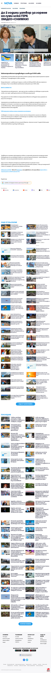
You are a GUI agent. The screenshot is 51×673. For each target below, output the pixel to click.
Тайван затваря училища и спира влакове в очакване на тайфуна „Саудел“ (18, 419)
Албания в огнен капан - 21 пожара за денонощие (42, 567)
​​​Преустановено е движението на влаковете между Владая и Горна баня (42, 293)
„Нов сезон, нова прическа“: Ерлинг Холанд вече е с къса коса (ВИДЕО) (41, 545)
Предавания (30, 638)
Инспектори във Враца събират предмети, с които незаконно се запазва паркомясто (43, 359)
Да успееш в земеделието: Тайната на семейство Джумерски (17, 344)
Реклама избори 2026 (10, 664)
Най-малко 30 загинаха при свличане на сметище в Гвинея (42, 503)
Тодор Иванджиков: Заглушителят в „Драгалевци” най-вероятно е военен (43, 323)
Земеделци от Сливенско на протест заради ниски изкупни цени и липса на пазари (17, 241)
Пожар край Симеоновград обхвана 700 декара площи (17, 387)
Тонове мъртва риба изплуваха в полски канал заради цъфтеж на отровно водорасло (42, 607)
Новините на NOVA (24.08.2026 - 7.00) (41, 453)
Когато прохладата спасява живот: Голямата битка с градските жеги (41, 477)
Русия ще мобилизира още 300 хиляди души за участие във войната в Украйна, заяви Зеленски (17, 615)
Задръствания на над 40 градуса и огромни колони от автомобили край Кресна (42, 271)
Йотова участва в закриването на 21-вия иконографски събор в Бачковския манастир (41, 286)
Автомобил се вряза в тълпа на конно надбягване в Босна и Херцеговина (18, 607)
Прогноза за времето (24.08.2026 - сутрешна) (16, 249)
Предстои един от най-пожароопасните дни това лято (42, 374)
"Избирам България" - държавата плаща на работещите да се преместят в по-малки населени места (41, 389)
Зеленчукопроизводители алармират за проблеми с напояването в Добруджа (16, 358)
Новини (16, 3)
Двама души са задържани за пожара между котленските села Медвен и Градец (43, 300)
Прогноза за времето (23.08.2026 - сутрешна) (42, 365)
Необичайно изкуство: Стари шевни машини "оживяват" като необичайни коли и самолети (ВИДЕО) (15, 367)
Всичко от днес (6, 638)
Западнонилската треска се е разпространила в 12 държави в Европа (41, 552)
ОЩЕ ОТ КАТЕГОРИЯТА (25, 404)
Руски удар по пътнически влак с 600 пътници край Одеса (18, 561)
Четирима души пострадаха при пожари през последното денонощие (16, 226)
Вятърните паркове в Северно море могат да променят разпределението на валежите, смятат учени (42, 495)
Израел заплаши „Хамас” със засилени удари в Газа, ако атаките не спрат (17, 510)
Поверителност (10, 665)
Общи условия (44, 664)
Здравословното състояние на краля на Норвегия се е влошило (18, 503)
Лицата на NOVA (19, 638)
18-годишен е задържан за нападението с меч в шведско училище (18, 589)
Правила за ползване (22, 665)
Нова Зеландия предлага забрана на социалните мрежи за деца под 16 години (42, 419)
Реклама (4, 664)
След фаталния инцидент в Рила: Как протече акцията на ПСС (17, 374)
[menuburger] (2, 3)
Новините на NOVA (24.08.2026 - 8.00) (41, 425)
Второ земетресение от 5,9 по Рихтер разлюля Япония (42, 561)
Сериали (30, 640)
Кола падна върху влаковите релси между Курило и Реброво (17, 397)
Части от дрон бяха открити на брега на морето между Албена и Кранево (42, 397)
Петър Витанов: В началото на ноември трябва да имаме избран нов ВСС (43, 344)
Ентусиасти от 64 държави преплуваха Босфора (17, 460)
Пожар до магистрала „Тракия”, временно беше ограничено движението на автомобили (17, 330)
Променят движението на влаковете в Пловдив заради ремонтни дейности (43, 250)
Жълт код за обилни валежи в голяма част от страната (17, 256)
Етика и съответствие (31, 665)
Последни (5, 636)
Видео (4, 642)
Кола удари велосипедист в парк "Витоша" (43, 278)
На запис (31, 3)
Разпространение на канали (20, 664)
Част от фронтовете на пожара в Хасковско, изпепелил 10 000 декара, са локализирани (43, 234)
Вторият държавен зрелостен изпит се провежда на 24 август (16, 264)
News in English (43, 643)
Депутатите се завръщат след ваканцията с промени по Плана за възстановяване (43, 257)
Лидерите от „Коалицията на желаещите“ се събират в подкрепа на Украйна (42, 461)
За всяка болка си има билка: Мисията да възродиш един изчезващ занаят (17, 337)
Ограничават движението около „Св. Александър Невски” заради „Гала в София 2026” (42, 381)
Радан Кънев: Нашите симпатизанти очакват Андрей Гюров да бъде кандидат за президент (16, 351)
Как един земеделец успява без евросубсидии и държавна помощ (42, 351)
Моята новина (6, 640)
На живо (38, 3)
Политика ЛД (16, 665)
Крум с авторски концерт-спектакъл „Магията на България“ (42, 330)
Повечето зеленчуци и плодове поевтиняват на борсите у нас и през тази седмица (16, 307)
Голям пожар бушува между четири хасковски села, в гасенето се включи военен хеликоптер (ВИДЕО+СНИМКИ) (43, 308)
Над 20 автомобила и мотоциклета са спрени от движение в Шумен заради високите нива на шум (17, 316)
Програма (24, 3)
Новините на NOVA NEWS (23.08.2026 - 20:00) (41, 522)
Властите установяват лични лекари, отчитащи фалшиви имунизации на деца (16, 271)
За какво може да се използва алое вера (41, 484)
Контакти (39, 664)
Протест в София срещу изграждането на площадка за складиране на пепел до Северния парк (43, 264)
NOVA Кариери (43, 641)
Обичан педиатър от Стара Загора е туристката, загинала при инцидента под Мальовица (17, 279)
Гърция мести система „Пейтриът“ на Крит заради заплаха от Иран (18, 568)
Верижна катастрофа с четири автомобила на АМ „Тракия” (17, 285)
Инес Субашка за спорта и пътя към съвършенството (42, 336)
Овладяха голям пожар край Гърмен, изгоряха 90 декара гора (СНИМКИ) (17, 293)
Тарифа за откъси (29, 664)
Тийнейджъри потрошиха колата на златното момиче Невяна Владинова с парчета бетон (17, 234)
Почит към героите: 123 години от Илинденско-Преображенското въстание (41, 316)
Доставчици (35, 664)
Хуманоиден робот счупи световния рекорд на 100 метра (17, 529)
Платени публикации (39, 665)
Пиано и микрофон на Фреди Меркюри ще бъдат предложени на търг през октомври (18, 486)
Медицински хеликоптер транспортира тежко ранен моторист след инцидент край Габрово (16, 300)
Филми (29, 642)
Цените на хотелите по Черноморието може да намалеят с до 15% (16, 322)
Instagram (19, 169)
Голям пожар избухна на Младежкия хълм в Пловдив (17, 380)
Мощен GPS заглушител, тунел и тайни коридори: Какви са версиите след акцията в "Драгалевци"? (42, 226)
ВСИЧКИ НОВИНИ (25, 624)
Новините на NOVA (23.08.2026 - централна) (41, 529)
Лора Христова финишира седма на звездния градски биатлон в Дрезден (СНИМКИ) (17, 494)
